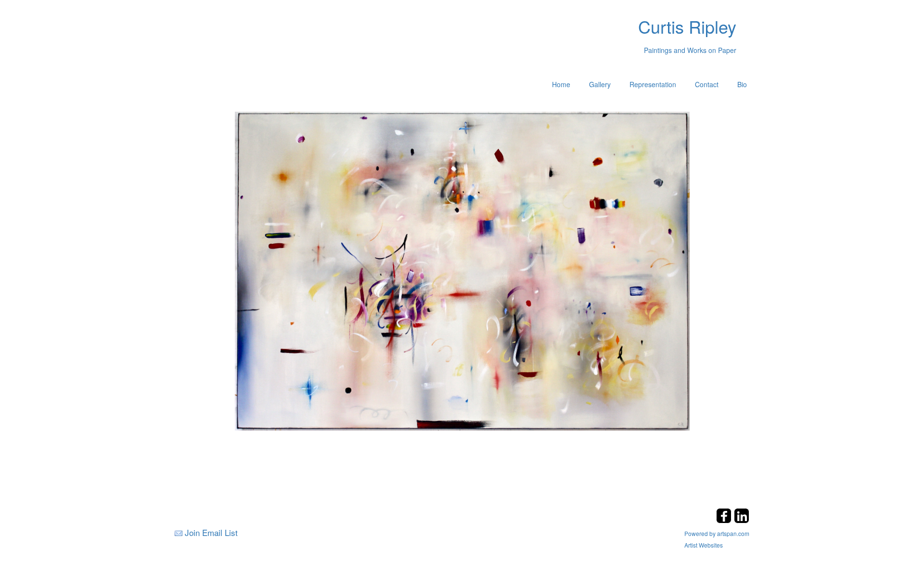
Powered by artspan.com (716, 533)
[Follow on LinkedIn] (741, 520)
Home (561, 84)
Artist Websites (703, 545)
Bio (742, 84)
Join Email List (211, 532)
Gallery (600, 84)
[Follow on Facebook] (725, 520)
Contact (707, 84)
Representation (652, 84)
